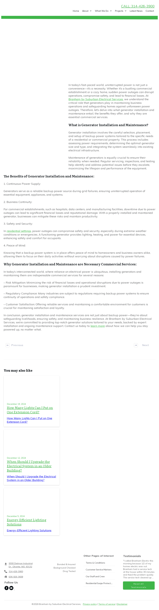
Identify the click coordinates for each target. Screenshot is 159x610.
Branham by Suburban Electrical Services (95, 99)
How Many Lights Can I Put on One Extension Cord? (30, 409)
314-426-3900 (16, 571)
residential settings (19, 231)
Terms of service (106, 604)
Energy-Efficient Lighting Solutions (26, 521)
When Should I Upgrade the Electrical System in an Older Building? (29, 465)
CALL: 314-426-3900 (137, 6)
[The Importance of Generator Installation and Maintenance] (34, 128)
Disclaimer (122, 604)
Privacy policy (90, 604)
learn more (98, 326)
